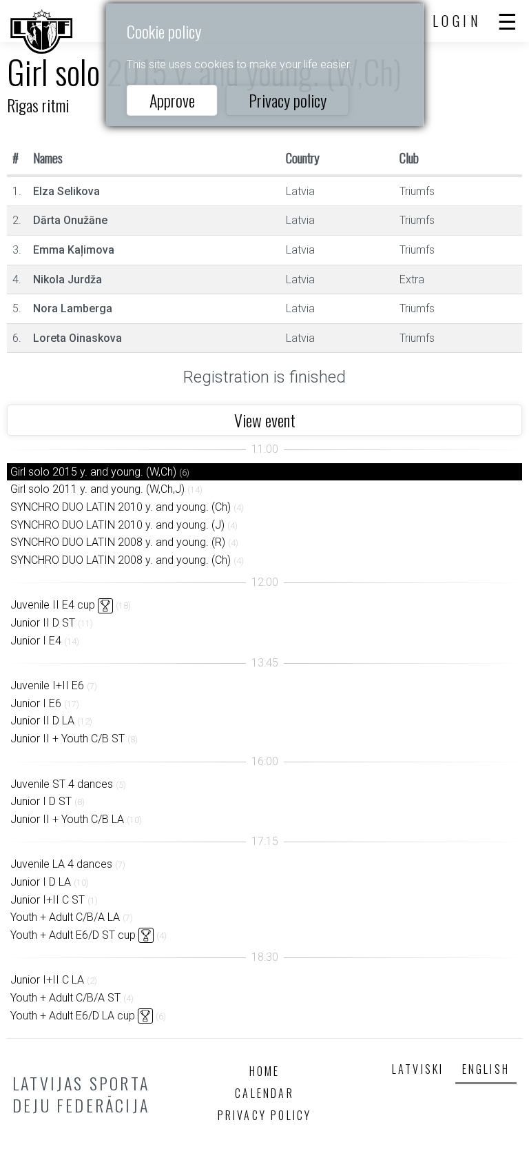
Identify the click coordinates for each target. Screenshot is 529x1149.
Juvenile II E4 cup (52, 604)
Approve (172, 100)
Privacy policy (287, 100)
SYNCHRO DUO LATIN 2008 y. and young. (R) (117, 542)
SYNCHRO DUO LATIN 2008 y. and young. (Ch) (120, 560)
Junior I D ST (41, 801)
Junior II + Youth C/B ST (67, 738)
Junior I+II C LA (47, 979)
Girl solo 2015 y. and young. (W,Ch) (93, 471)
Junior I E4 (35, 640)
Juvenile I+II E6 (47, 685)
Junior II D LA (42, 720)
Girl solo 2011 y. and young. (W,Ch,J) (97, 489)
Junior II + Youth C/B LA (67, 819)
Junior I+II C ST (47, 899)
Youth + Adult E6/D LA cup (72, 1015)
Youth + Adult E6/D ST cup (73, 935)
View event (264, 419)
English (486, 1069)
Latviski (418, 1069)
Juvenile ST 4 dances (61, 784)
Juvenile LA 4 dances (61, 864)
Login (457, 20)
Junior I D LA (40, 881)
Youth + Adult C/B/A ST (65, 997)
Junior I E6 (35, 703)
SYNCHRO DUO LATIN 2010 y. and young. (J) (117, 524)
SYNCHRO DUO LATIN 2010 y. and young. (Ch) (120, 507)
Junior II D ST (42, 622)
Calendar (264, 1093)
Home (264, 1071)
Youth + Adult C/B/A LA (65, 917)
